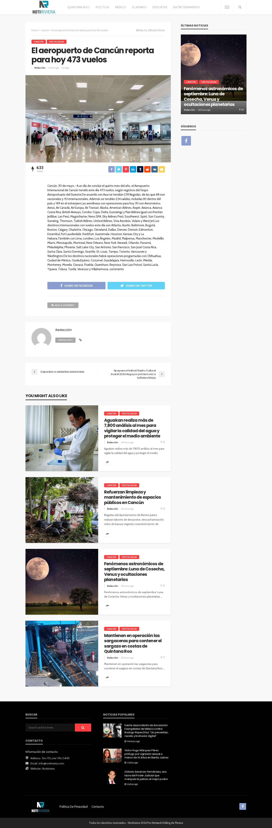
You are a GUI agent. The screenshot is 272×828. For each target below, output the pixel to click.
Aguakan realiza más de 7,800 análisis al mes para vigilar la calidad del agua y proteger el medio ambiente (132, 428)
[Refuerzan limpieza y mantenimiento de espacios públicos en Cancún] (61, 510)
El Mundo (139, 7)
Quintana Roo (78, 7)
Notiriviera (48, 768)
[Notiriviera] (43, 7)
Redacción (39, 67)
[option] (214, 74)
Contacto (98, 806)
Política (102, 7)
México (120, 7)
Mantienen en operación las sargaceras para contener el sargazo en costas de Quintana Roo (132, 643)
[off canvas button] (227, 7)
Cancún (38, 41)
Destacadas (56, 41)
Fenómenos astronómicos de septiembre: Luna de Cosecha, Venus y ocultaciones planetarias (134, 571)
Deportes (160, 7)
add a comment (64, 305)
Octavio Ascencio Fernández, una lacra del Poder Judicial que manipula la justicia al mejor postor (146, 775)
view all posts (65, 340)
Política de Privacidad (74, 806)
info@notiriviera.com (51, 763)
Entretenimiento (186, 7)
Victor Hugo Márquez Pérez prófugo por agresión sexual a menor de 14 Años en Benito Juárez (146, 754)
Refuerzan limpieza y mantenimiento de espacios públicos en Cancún (132, 497)
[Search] (240, 7)
